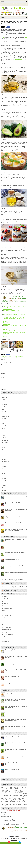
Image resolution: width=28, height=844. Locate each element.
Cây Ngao (19, 790)
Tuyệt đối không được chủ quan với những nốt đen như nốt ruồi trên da (15, 737)
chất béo (2, 356)
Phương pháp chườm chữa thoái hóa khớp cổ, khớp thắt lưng (16, 684)
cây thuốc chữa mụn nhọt (15, 791)
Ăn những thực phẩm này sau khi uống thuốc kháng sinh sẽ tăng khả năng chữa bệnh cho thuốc (16, 763)
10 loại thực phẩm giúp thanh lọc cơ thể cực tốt (12, 330)
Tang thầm (20, 798)
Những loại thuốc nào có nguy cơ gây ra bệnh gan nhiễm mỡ (16, 650)
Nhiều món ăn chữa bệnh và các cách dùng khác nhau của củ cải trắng (15, 700)
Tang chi (21, 797)
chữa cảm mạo (9, 789)
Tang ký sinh (12, 798)
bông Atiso (5, 787)
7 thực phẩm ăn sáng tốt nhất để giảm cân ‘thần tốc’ (13, 318)
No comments (12, 24)
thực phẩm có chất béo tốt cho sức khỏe (16, 357)
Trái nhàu (2, 805)
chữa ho (17, 789)
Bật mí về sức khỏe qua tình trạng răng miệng (16, 496)
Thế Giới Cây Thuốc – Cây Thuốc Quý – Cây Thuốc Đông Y (15, 839)
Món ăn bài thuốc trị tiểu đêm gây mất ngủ (15, 726)
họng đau (9, 795)
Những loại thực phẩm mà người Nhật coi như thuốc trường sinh (16, 707)
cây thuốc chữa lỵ (7, 791)
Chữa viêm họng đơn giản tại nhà (13, 676)
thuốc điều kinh (23, 804)
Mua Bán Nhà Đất (8, 583)
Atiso (2, 787)
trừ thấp (5, 805)
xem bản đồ (16, 824)
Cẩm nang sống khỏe (5, 24)
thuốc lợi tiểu (15, 804)
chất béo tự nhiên (18, 59)
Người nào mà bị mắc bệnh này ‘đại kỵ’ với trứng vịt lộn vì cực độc (15, 517)
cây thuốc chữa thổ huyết (19, 792)
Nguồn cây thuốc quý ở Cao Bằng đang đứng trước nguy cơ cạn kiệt (16, 743)
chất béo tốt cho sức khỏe (9, 356)
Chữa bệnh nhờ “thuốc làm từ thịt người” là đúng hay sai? (15, 757)
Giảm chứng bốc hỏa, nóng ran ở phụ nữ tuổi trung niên (16, 657)
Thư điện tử (3, 368)
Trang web (3, 373)
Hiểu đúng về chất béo (7, 309)
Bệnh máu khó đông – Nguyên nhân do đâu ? (16, 522)
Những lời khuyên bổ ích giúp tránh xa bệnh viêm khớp (15, 670)
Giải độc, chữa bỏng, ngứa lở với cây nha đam (16, 572)
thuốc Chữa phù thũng (13, 803)
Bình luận (2, 377)
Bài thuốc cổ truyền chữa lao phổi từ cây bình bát (16, 540)
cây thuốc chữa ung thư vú (13, 794)
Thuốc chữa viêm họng (6, 804)
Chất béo (2, 37)
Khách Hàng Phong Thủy (10, 590)
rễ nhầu (8, 797)
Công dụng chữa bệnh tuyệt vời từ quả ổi (15, 552)
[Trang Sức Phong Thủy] (14, 301)
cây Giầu (15, 790)
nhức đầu (22, 795)
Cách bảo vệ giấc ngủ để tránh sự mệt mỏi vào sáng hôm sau (16, 510)
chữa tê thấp (5, 790)
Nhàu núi (16, 795)
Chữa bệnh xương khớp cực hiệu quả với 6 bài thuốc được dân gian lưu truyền (16, 664)
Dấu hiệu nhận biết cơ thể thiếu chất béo (11, 310)
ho (24, 794)
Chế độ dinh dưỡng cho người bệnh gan (11, 311)
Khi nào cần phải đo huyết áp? (12, 769)
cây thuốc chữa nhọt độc (10, 792)
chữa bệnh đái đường (15, 787)
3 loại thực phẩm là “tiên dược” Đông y (14, 545)
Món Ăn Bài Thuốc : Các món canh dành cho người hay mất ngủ (15, 693)
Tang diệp (4, 798)
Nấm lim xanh (4, 797)
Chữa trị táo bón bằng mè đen (12, 559)
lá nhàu (14, 795)
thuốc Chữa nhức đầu (13, 801)
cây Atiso (12, 790)
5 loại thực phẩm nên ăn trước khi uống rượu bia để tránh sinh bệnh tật (15, 720)
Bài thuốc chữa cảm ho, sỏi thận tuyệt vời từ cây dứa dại (15, 566)
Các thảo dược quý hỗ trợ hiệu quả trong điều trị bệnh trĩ (16, 750)
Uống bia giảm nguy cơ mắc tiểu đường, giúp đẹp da (13, 317)
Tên (2, 364)
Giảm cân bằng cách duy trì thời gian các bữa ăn (13, 313)
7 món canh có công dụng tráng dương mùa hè (15, 713)
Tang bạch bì (13, 797)
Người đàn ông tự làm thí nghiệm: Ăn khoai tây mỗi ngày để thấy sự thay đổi (16, 530)
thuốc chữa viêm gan (22, 803)
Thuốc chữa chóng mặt (7, 800)
